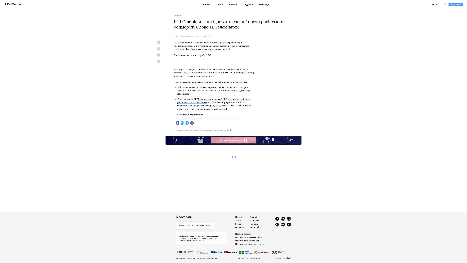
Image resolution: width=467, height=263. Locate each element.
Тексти (219, 5)
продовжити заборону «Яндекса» (209, 106)
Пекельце (264, 5)
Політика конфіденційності (247, 241)
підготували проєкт (187, 109)
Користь (233, 5)
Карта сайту (255, 227)
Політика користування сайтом (249, 237)
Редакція (254, 217)
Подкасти (248, 5)
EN (433, 5)
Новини (206, 5)
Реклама (254, 224)
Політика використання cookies (249, 244)
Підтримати (455, 4)
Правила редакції (243, 234)
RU (437, 5)
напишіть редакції (212, 258)
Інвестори (254, 221)
